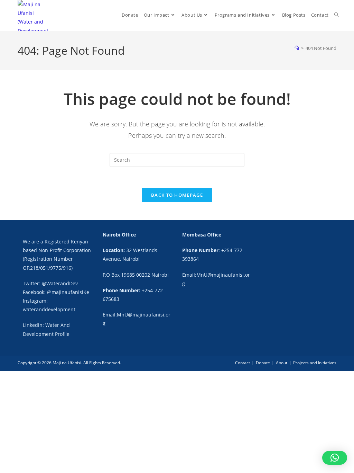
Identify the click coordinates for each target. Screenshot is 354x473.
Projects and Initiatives (314, 363)
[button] (334, 458)
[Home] (297, 48)
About (281, 363)
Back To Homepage (177, 195)
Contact (242, 363)
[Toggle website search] (337, 15)
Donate (263, 363)
